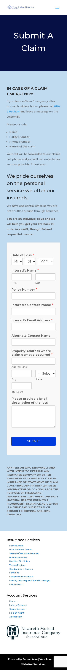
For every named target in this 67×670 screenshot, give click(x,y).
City (14, 379)
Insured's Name (25, 270)
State (38, 379)
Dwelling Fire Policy (19, 561)
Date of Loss (23, 255)
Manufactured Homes (20, 549)
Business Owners (18, 557)
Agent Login (15, 616)
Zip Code (17, 391)
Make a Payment (18, 605)
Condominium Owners (21, 569)
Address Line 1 (20, 366)
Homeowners (16, 545)
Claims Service (17, 609)
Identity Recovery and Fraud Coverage (29, 580)
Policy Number (24, 289)
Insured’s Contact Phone (32, 305)
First (14, 282)
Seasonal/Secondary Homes (24, 553)
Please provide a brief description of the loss (30, 400)
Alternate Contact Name (31, 335)
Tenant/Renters (17, 565)
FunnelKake (30, 659)
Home (12, 601)
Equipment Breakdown (21, 576)
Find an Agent (16, 613)
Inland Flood (15, 584)
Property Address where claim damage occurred (32, 353)
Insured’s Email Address (32, 320)
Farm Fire (14, 572)
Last (37, 282)
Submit (33, 441)
